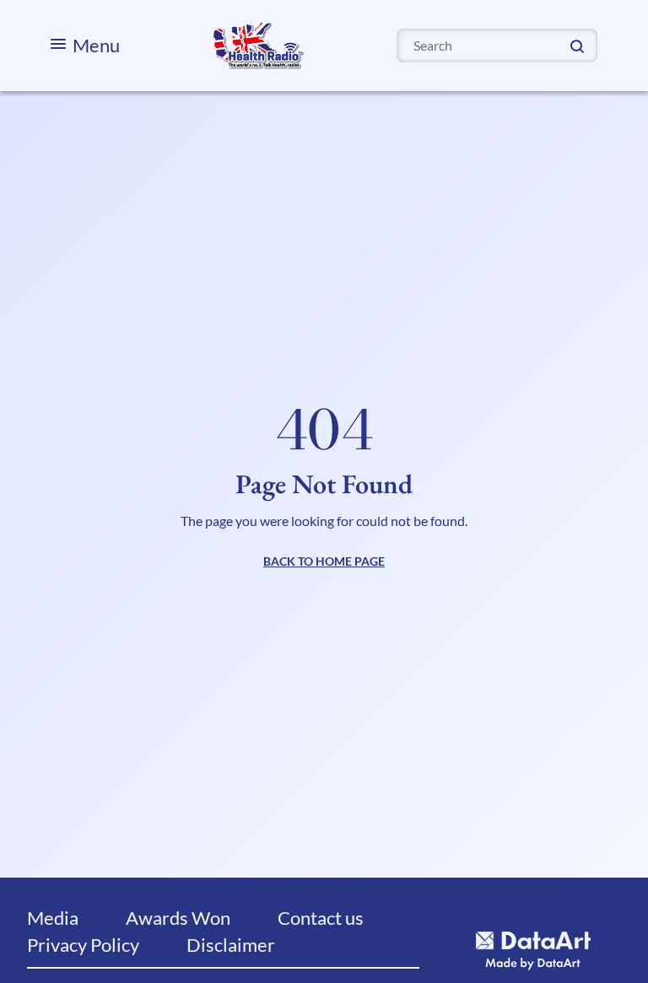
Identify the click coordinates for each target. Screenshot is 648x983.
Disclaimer (230, 944)
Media (52, 917)
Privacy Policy (83, 944)
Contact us (321, 917)
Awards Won (178, 917)
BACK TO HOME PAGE (324, 561)
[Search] (577, 45)
